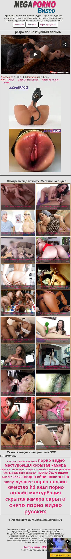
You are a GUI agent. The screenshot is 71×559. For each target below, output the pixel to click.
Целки (6, 82)
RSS (45, 547)
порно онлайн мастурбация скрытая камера (34, 493)
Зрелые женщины (28, 79)
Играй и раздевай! (48, 25)
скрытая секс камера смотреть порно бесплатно (28, 469)
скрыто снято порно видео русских (37, 505)
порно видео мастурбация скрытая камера (35, 462)
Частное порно (50, 79)
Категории (19, 25)
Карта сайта (31, 547)
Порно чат (32, 25)
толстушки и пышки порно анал (21, 461)
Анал (11, 79)
